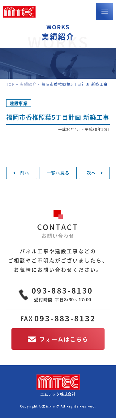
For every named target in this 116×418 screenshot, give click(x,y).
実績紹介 (28, 84)
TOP (10, 84)
